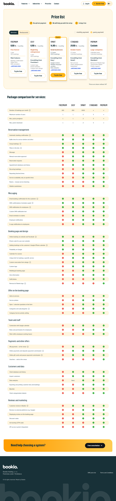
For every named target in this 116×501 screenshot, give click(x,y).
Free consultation (95, 445)
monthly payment (83, 32)
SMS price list (92, 472)
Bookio (23, 479)
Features (24, 4)
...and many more (16, 66)
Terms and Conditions (106, 472)
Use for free (100, 4)
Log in (87, 4)
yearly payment (98, 32)
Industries (36, 4)
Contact (56, 4)
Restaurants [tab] (24, 32)
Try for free (18, 71)
